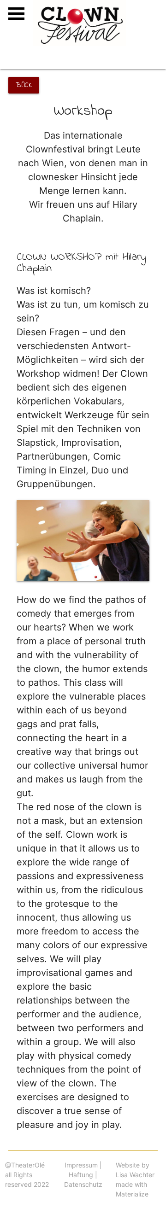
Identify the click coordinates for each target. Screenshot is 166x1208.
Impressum (81, 1165)
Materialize (132, 1194)
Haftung (81, 1175)
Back (24, 85)
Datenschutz (83, 1184)
